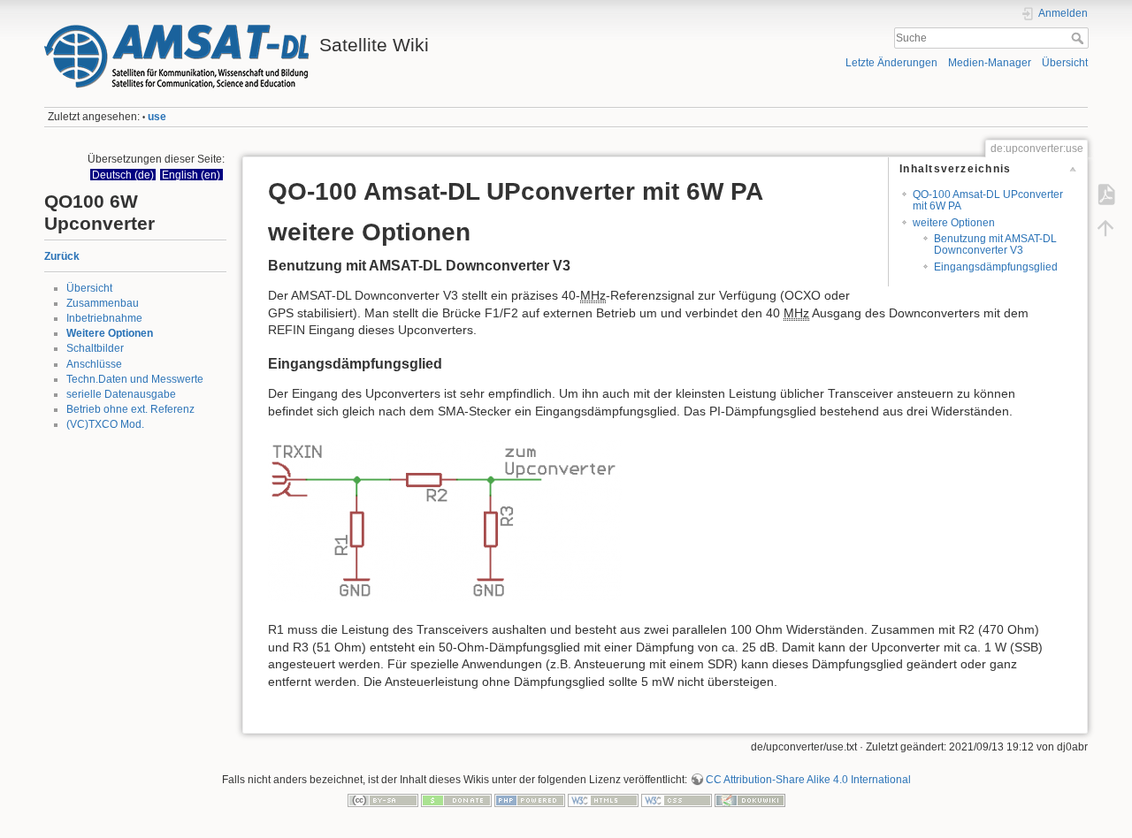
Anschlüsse (94, 364)
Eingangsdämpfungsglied (996, 267)
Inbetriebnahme (104, 318)
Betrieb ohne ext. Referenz (130, 409)
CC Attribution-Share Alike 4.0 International (808, 779)
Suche (1079, 38)
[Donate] (456, 800)
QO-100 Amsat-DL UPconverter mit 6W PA (988, 200)
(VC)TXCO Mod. (105, 424)
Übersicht (1065, 63)
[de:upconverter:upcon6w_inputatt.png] (445, 520)
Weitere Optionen (109, 333)
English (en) (191, 174)
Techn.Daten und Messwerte (134, 379)
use (157, 116)
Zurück (62, 256)
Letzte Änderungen (891, 63)
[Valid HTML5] (603, 800)
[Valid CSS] (676, 800)
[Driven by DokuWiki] (750, 800)
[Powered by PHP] (529, 800)
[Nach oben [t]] (1105, 228)
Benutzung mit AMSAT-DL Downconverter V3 (995, 244)
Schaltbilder (95, 348)
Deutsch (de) (123, 174)
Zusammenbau (102, 303)
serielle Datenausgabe (121, 394)
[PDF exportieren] (1105, 194)
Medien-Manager (989, 63)
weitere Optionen (954, 223)
